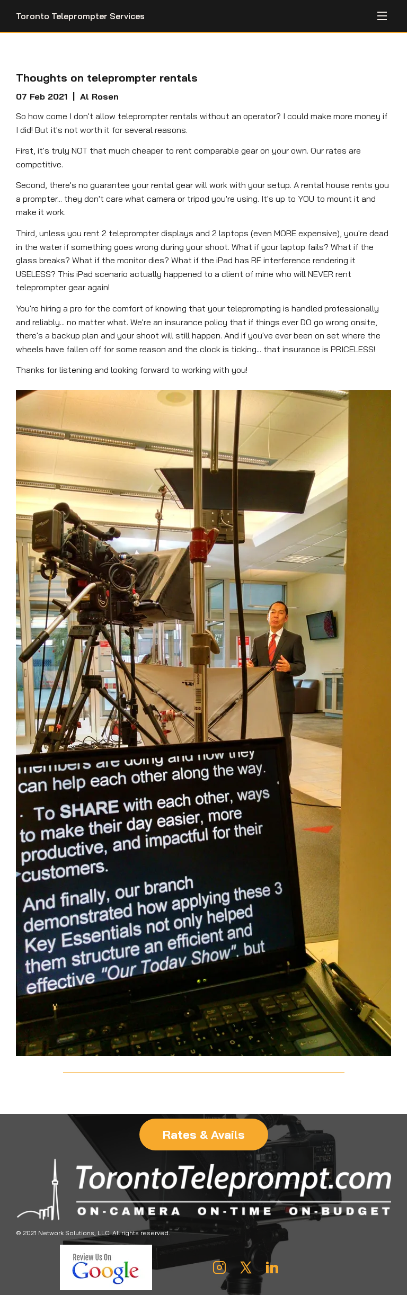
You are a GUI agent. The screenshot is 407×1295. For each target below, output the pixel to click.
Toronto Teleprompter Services (80, 16)
